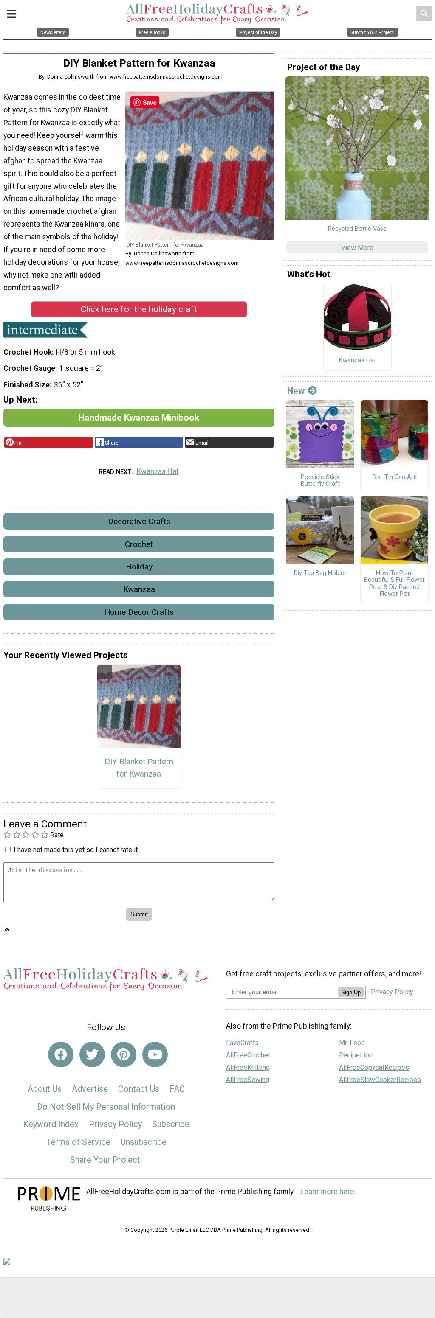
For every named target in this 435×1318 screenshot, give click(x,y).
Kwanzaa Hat (158, 471)
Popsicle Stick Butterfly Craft (320, 481)
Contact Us (138, 1089)
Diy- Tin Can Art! (395, 477)
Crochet (139, 544)
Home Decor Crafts (139, 612)
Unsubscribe (144, 1142)
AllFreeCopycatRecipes (374, 1067)
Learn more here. (328, 1191)
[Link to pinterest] (123, 1054)
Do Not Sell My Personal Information (106, 1107)
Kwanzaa (139, 589)
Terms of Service (78, 1142)
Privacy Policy (115, 1124)
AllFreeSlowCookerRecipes (380, 1080)
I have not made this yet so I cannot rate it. (76, 850)
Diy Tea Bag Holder (320, 573)
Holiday (139, 567)
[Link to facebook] (60, 1054)
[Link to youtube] (155, 1054)
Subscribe (170, 1124)
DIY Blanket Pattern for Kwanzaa (139, 768)
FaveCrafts (242, 1043)
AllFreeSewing (247, 1080)
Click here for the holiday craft (139, 309)
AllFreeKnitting (248, 1067)
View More (357, 248)
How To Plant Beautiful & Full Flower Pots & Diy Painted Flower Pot (394, 584)
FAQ (177, 1089)
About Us (45, 1089)
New (296, 391)
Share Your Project (105, 1160)
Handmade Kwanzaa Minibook (139, 417)
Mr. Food (352, 1043)
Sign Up (351, 992)
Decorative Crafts (139, 521)
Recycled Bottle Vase (357, 229)
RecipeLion (356, 1055)
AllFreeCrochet (248, 1055)
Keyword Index (51, 1124)
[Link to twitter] (92, 1054)
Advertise (90, 1089)
